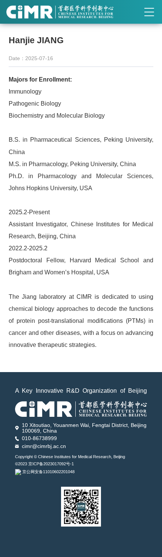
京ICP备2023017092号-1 (51, 464)
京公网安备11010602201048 (48, 471)
